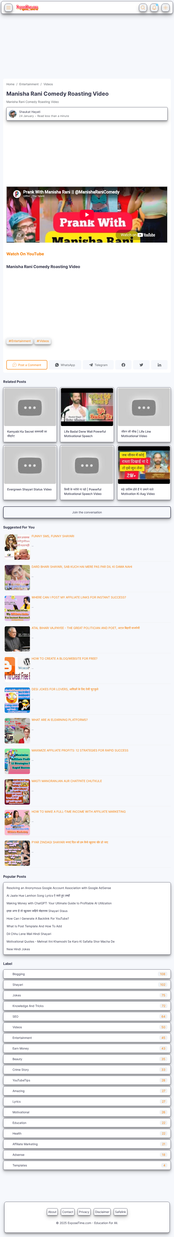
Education (89, 1123)
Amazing (89, 1091)
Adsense (89, 1154)
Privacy (84, 1212)
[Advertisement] (87, 49)
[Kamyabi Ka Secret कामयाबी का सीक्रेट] (30, 407)
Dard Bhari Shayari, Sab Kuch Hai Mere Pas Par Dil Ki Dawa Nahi (82, 566)
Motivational (89, 1112)
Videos (44, 341)
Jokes (89, 995)
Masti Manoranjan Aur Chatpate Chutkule (67, 781)
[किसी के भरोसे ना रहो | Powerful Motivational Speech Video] (87, 465)
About (52, 1212)
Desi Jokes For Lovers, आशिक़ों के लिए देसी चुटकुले (65, 689)
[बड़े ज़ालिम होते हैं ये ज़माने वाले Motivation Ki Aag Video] (144, 465)
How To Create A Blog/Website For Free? (64, 658)
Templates (89, 1165)
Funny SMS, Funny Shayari (53, 536)
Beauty (89, 1059)
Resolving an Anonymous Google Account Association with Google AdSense (59, 888)
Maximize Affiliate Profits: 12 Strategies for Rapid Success (80, 750)
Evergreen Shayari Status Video (29, 489)
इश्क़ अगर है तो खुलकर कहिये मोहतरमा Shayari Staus (37, 911)
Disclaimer (102, 1212)
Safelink (120, 1212)
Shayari (89, 984)
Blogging (89, 974)
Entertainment (21, 341)
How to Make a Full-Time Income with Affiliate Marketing (79, 811)
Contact (67, 1212)
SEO (89, 1016)
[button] (65, 364)
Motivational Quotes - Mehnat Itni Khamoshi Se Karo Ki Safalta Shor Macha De (61, 941)
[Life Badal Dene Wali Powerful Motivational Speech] (87, 407)
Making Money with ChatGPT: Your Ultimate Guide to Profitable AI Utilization (59, 903)
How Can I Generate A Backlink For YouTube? (38, 918)
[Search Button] (143, 8)
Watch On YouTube (25, 253)
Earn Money (89, 1048)
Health (89, 1133)
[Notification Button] (154, 8)
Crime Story (89, 1069)
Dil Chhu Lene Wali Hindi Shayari (29, 934)
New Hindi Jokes (18, 949)
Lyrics (89, 1101)
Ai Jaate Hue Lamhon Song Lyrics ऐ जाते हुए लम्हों (38, 895)
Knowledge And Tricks (89, 1006)
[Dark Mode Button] (165, 8)
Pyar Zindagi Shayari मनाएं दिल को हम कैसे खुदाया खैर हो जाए (70, 842)
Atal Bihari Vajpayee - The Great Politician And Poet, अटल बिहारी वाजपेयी (86, 628)
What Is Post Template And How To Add (34, 926)
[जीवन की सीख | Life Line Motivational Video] (144, 407)
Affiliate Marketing (89, 1144)
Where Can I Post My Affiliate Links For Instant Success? (79, 597)
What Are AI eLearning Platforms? (60, 719)
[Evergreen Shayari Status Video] (30, 465)
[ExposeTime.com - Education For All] (27, 7)
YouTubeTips (89, 1080)
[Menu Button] (8, 8)
